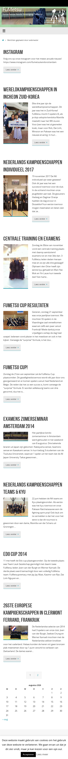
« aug (5, 719)
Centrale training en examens (31, 239)
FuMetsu (11, 9)
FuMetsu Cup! (15, 367)
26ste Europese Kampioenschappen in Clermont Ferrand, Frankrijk (32, 612)
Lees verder (11, 69)
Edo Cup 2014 (15, 554)
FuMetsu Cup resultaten (26, 305)
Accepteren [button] (28, 754)
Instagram (13, 52)
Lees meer (42, 754)
